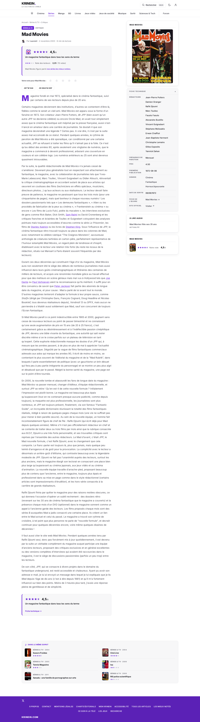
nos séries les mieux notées (58, 69)
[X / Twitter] (23, 700)
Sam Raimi (71, 214)
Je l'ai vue (28, 88)
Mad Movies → (153, 199)
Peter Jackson (62, 286)
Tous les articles (141, 706)
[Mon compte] (175, 5)
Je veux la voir (45, 88)
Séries (51, 13)
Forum (166, 13)
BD (69, 13)
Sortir (133, 13)
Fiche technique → (33, 611)
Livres (78, 13)
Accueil (25, 22)
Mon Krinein (105, 706)
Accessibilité (121, 706)
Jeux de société (106, 13)
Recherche (116, 711)
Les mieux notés (162, 706)
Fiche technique (137, 91)
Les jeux (102, 711)
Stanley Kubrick (39, 227)
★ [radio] (50, 81)
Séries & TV (34, 22)
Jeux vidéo (90, 13)
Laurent (33, 41)
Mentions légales (63, 706)
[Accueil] (32, 13)
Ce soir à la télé (87, 711)
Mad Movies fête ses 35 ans (143, 224)
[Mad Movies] (153, 56)
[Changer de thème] (169, 5)
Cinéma (40, 13)
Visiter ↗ (150, 206)
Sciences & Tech (147, 13)
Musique (122, 13)
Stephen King (73, 227)
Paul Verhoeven (41, 282)
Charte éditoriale (86, 706)
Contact (46, 706)
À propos (34, 706)
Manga (61, 13)
